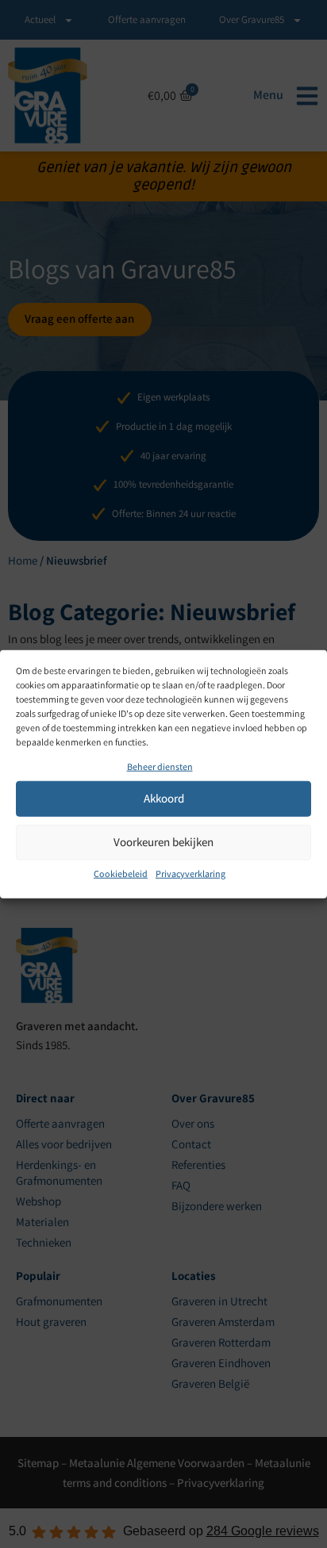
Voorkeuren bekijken (163, 841)
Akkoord (164, 798)
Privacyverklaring (190, 873)
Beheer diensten (160, 766)
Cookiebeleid (121, 873)
